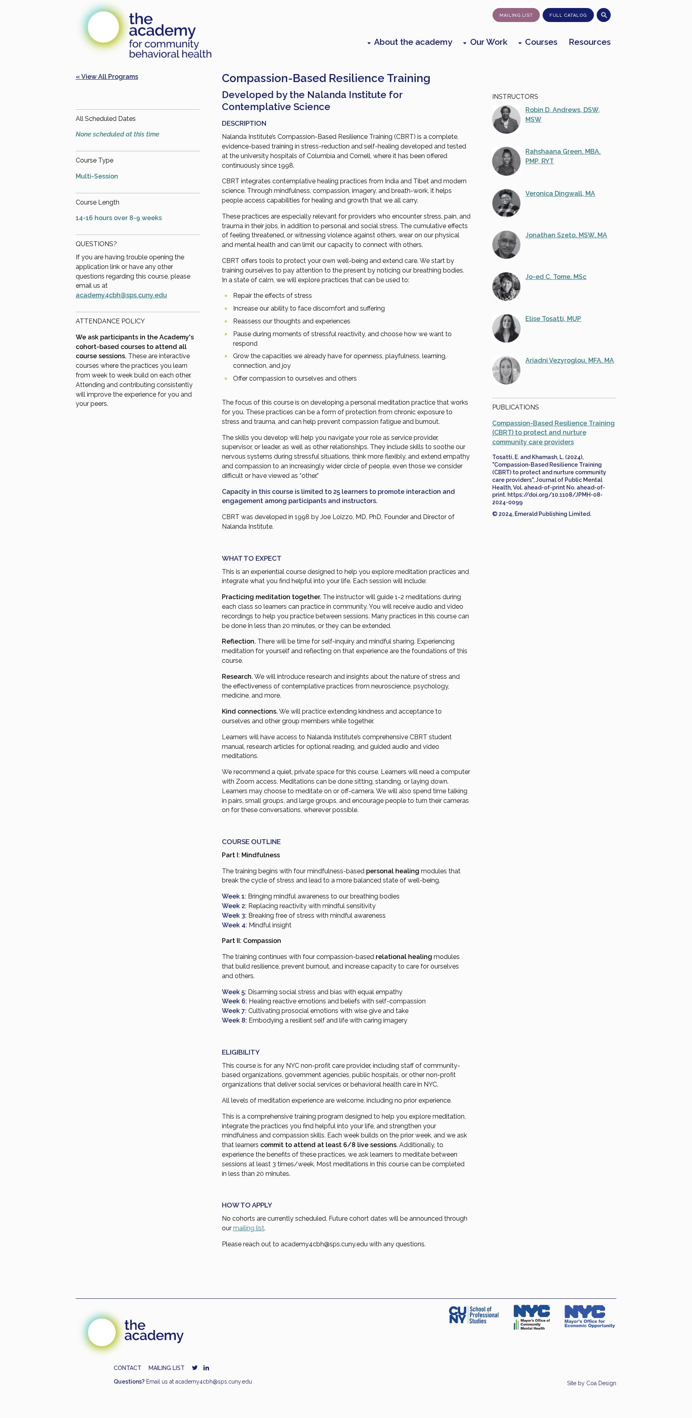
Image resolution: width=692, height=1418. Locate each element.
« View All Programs (107, 76)
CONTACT (127, 1368)
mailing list (248, 1228)
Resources (590, 42)
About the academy (413, 42)
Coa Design (601, 1383)
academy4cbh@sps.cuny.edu (121, 295)
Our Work (488, 42)
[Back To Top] (674, 1401)
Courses (541, 42)
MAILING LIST (167, 1368)
